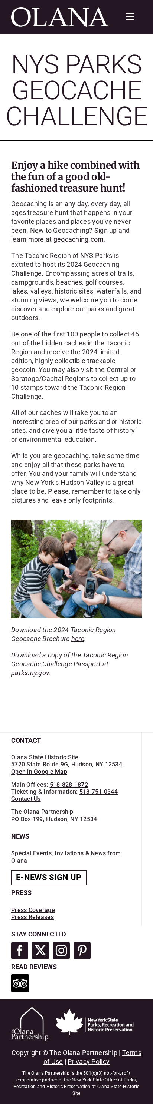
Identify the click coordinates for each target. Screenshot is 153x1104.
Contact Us (26, 798)
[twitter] (40, 950)
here (77, 639)
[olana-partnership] (29, 1010)
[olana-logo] (59, 10)
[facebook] (19, 950)
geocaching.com (78, 239)
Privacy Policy (89, 1061)
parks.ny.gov (30, 673)
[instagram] (61, 950)
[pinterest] (82, 950)
